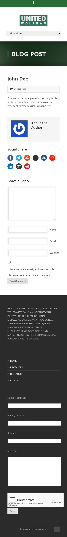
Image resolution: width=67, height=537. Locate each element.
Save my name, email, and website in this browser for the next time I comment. (32, 272)
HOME (13, 360)
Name (53, 229)
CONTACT (15, 380)
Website (54, 252)
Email (53, 241)
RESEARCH (16, 373)
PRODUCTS (16, 367)
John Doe (17, 78)
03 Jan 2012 (20, 89)
